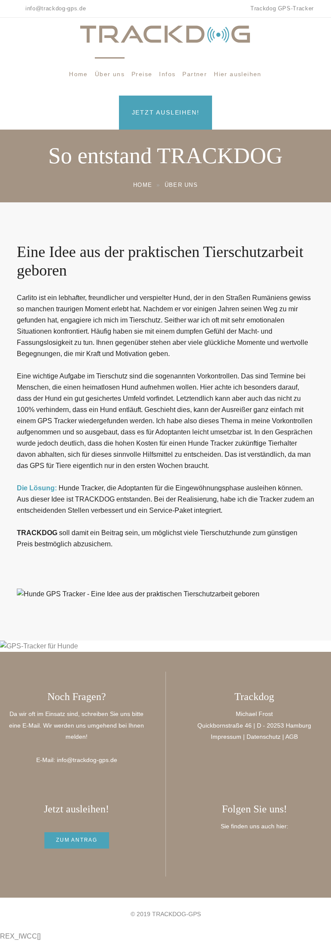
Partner (194, 74)
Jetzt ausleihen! (166, 112)
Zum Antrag (76, 840)
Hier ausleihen (238, 74)
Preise (141, 74)
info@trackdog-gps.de (87, 759)
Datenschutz (264, 736)
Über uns (110, 74)
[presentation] (18, 646)
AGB (291, 736)
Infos (167, 74)
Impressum (226, 736)
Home (78, 74)
